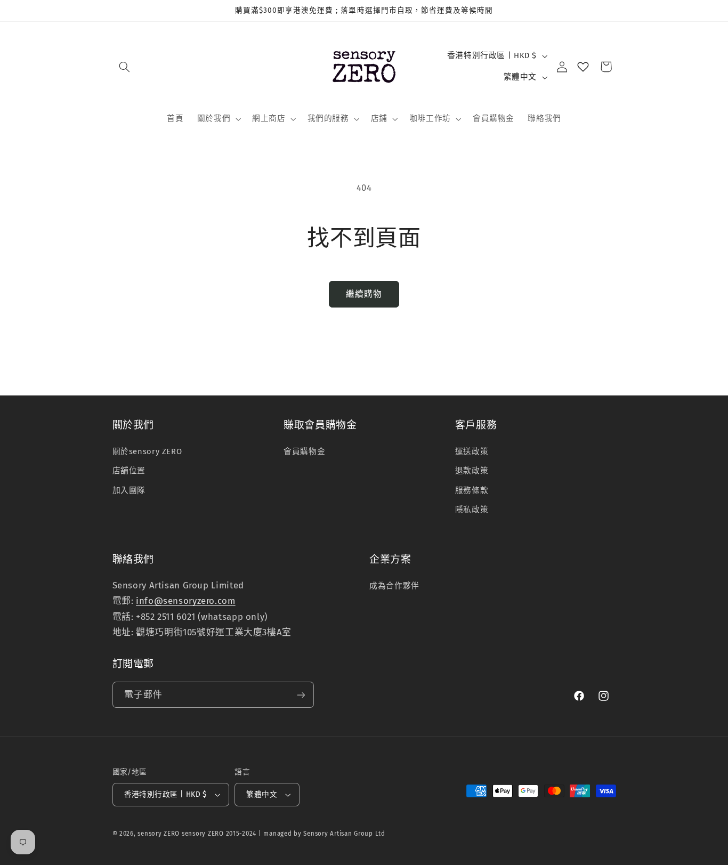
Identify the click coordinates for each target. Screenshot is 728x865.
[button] (124, 66)
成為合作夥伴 (394, 586)
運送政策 (472, 451)
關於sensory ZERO (147, 451)
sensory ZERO (158, 833)
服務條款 (472, 490)
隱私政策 (472, 509)
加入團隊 (129, 490)
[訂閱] (300, 695)
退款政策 (472, 470)
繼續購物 (364, 294)
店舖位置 (129, 470)
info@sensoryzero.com (186, 600)
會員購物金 (304, 451)
